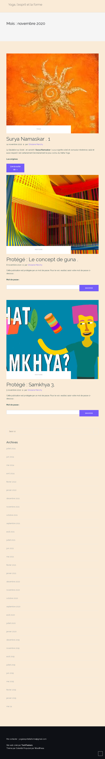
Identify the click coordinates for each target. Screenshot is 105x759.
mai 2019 (10, 681)
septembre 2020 (13, 607)
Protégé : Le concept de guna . (42, 259)
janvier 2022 (11, 490)
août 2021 (10, 532)
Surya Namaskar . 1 (28, 139)
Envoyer (89, 288)
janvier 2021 (11, 573)
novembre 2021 (12, 507)
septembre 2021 (13, 523)
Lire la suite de (17, 168)
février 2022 (11, 482)
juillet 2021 (10, 540)
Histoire (39, 249)
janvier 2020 (11, 632)
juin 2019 (10, 673)
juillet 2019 (10, 665)
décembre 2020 (13, 582)
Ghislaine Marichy (35, 144)
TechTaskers (27, 745)
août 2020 (10, 615)
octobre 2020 (12, 598)
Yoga (38, 129)
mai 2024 (10, 465)
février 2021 (11, 565)
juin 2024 (10, 457)
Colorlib (19, 748)
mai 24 (9, 706)
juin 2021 (10, 548)
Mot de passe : (12, 280)
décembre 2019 (13, 640)
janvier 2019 (11, 698)
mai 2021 (10, 557)
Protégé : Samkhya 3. (30, 384)
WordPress (39, 748)
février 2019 (11, 690)
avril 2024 (10, 473)
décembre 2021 (13, 498)
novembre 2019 (12, 648)
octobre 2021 (12, 515)
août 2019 (10, 656)
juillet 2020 (11, 623)
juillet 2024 (10, 449)
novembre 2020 (13, 590)
